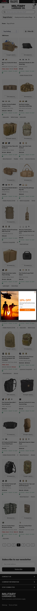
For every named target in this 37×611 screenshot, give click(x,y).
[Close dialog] (35, 292)
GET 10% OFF (27, 309)
